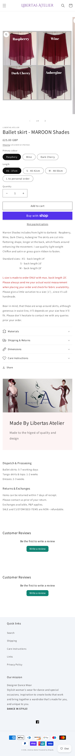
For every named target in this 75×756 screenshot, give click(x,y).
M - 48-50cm (56, 170)
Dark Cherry (48, 157)
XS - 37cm (12, 170)
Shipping (6, 145)
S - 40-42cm (33, 170)
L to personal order (18, 178)
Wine (29, 157)
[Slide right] (45, 121)
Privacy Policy (14, 664)
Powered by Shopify (46, 750)
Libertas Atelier (32, 750)
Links (10, 656)
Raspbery (11, 157)
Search (11, 632)
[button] (4, 5)
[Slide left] (30, 121)
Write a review (37, 549)
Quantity (7, 186)
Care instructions (16, 648)
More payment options (37, 224)
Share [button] (10, 367)
